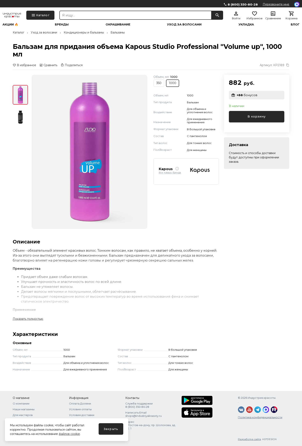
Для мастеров (23, 415)
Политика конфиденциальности (260, 417)
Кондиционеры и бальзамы (84, 32)
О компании (21, 403)
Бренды (62, 24)
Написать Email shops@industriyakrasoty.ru (143, 414)
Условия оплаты (80, 409)
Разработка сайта (249, 439)
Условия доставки (81, 415)
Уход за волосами (184, 24)
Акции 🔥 (10, 24)
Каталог (18, 32)
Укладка (246, 24)
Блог (295, 24)
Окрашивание (118, 24)
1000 (172, 83)
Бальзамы (118, 32)
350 (158, 83)
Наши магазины (24, 409)
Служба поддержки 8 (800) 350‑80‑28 (139, 405)
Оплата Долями (80, 403)
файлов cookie (69, 434)
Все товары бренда (170, 173)
